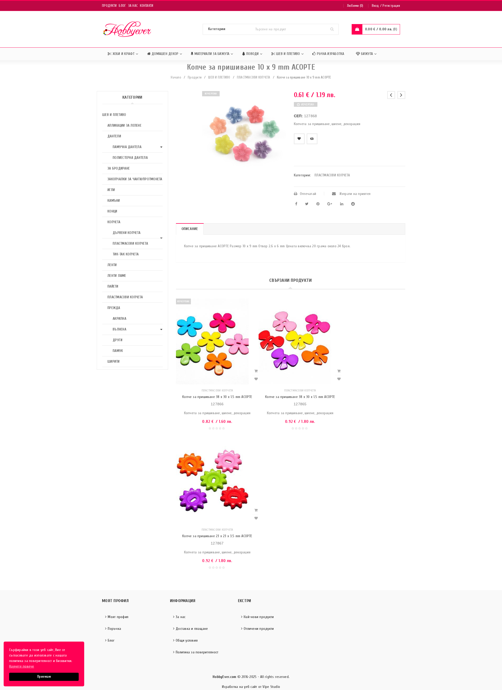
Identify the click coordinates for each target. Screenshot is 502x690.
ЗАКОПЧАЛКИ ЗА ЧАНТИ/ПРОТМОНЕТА (134, 179)
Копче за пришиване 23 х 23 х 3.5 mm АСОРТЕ (217, 536)
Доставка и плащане (192, 628)
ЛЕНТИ (112, 265)
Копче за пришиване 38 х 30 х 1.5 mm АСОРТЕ (217, 397)
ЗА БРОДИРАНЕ (118, 168)
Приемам (44, 676)
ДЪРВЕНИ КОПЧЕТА (126, 233)
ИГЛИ (111, 190)
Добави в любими (299, 138)
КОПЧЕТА (113, 222)
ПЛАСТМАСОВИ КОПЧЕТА (253, 77)
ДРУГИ (117, 340)
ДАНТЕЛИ (114, 136)
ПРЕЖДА (113, 308)
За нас (133, 6)
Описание (189, 229)
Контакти (146, 6)
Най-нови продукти (259, 617)
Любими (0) (355, 6)
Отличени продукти (259, 628)
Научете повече (21, 666)
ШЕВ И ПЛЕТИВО (219, 77)
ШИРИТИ (113, 361)
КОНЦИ (112, 211)
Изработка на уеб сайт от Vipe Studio (251, 687)
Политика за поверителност (197, 652)
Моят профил (118, 617)
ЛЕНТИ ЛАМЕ (116, 275)
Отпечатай (308, 194)
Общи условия (187, 640)
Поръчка (114, 628)
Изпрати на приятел (354, 194)
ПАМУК (118, 351)
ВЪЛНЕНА (119, 329)
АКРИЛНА (119, 318)
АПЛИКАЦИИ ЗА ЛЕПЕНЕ (124, 125)
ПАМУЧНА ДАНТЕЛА (127, 147)
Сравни (312, 138)
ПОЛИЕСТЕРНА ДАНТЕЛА (130, 157)
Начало (176, 77)
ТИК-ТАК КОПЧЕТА (126, 254)
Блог (122, 6)
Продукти (109, 6)
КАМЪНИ (113, 200)
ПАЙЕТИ (112, 286)
